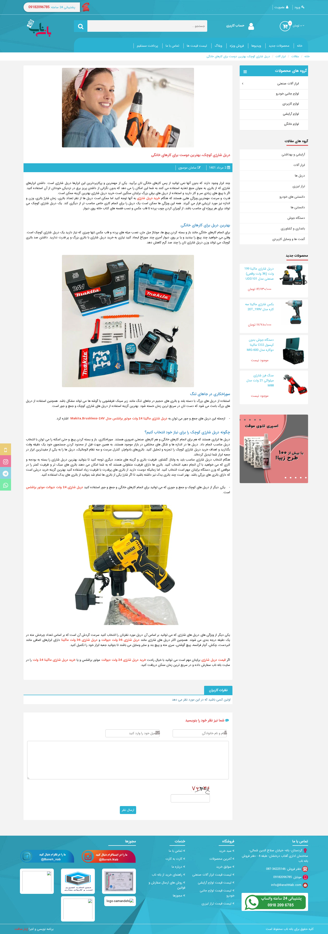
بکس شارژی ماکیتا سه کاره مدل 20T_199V (259, 307)
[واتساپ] (5, 485)
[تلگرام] (5, 473)
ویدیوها (256, 45)
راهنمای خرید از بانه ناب (167, 874)
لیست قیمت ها (197, 45)
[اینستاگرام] (5, 461)
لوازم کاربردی (290, 103)
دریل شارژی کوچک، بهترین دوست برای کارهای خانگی (238, 56)
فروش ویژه (237, 45)
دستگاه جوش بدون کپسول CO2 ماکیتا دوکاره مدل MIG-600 (260, 345)
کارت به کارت (174, 858)
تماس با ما (172, 45)
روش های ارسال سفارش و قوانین (167, 885)
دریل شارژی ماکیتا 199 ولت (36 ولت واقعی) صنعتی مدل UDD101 (259, 273)
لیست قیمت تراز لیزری (216, 903)
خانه (299, 45)
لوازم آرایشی (291, 113)
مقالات (295, 56)
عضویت (279, 7)
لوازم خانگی (291, 123)
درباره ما (177, 866)
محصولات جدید (279, 45)
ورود (297, 7)
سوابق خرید (224, 866)
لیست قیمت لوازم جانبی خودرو (217, 893)
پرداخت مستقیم (147, 45)
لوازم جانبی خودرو (287, 93)
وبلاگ (218, 45)
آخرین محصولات (220, 858)
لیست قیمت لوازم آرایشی (215, 882)
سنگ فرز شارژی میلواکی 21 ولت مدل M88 (260, 380)
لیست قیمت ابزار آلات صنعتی (212, 874)
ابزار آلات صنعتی (288, 83)
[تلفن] (5, 449)
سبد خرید (225, 850)
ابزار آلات (280, 56)
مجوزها (178, 895)
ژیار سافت (21, 929)
